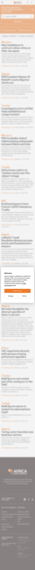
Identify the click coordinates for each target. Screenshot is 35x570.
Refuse (24, 296)
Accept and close (17, 290)
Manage (10, 296)
